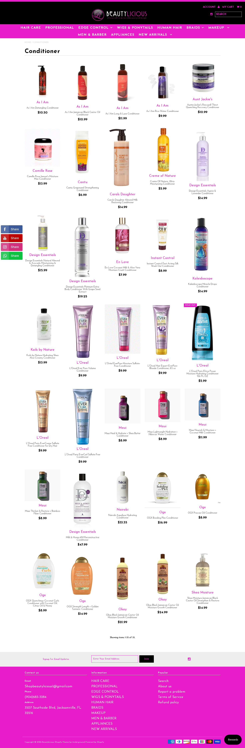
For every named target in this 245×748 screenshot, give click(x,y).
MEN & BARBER (92, 35)
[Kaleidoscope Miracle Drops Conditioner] (202, 244)
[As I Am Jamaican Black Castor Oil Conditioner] (82, 82)
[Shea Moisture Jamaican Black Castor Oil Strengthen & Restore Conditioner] (202, 570)
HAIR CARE (30, 28)
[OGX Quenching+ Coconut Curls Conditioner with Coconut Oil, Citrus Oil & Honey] (42, 571)
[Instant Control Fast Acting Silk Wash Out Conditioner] (162, 234)
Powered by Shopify (95, 742)
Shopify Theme (62, 742)
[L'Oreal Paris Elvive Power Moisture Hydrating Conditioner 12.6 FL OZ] (202, 332)
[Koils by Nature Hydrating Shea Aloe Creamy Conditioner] (42, 324)
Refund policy (168, 702)
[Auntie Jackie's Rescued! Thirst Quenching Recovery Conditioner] (202, 78)
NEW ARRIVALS (153, 35)
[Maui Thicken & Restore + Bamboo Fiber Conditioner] (42, 485)
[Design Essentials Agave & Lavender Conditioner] (202, 154)
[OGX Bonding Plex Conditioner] (162, 489)
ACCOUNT (209, 7)
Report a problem (171, 691)
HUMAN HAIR (169, 28)
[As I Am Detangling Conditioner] (42, 80)
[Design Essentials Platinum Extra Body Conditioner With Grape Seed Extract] (82, 246)
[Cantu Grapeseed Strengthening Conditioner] (82, 152)
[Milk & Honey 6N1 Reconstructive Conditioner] (82, 499)
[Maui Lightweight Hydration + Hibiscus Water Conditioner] (162, 405)
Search (163, 681)
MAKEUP (217, 28)
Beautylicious (48, 742)
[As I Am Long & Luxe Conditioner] (122, 83)
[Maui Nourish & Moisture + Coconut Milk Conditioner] (202, 405)
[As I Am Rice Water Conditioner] (162, 81)
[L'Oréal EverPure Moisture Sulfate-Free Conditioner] (122, 329)
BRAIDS (193, 28)
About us (165, 686)
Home (28, 42)
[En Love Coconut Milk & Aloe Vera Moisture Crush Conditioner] (122, 236)
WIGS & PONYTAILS (135, 28)
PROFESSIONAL (59, 28)
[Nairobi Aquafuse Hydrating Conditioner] (122, 487)
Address (29, 702)
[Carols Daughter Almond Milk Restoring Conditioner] (122, 158)
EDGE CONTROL (93, 28)
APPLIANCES (122, 35)
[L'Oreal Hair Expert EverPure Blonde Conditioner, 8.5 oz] (162, 330)
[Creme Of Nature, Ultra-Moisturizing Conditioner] (162, 149)
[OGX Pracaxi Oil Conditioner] (202, 486)
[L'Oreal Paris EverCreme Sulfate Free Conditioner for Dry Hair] (42, 411)
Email (28, 681)
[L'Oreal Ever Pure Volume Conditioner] (82, 331)
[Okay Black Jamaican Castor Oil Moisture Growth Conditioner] (122, 578)
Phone (28, 692)
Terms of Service (170, 697)
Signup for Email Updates (56, 659)
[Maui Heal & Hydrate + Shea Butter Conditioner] (122, 406)
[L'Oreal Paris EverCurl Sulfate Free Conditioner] (82, 417)
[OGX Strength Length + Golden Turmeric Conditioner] (82, 574)
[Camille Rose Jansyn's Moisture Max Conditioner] (42, 146)
